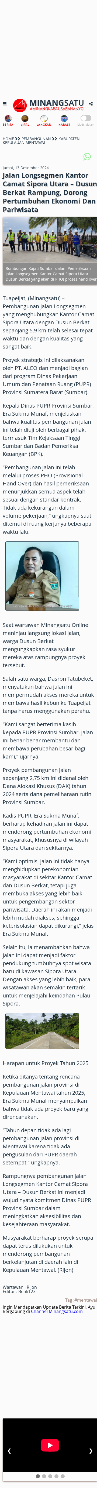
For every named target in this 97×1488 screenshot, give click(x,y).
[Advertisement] (48, 48)
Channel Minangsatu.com (57, 1311)
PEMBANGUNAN (36, 138)
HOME (8, 138)
